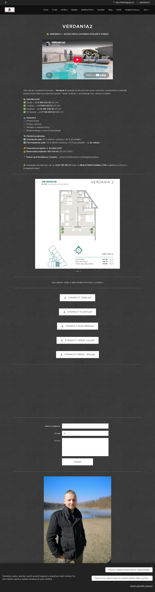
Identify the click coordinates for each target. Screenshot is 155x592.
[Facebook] (5, 2)
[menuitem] (46, 10)
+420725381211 (144, 2)
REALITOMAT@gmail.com (125, 2)
